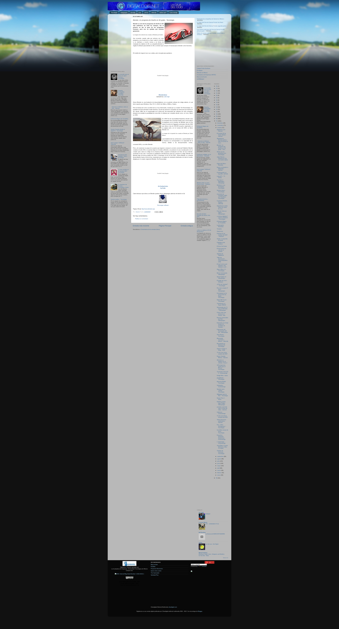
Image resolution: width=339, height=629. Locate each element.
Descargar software (163, 205)
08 (217, 118)
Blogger (200, 611)
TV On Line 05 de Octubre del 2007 (222, 416)
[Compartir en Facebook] (160, 212)
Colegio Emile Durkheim (203, 68)
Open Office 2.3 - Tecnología (221, 270)
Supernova (220, 231)
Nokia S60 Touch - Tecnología (222, 300)
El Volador (200, 70)
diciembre (220, 123)
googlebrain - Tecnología (220, 378)
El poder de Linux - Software (222, 281)
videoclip (153, 12)
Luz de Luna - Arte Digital (212, 544)
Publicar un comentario (141, 218)
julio (218, 461)
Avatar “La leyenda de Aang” (222, 239)
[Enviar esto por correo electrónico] (155, 212)
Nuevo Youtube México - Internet (222, 357)
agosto (219, 459)
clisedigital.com (173, 607)
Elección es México (202, 72)
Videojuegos (123, 12)
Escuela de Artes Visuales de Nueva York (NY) (203, 215)
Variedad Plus (154, 575)
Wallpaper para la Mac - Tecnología (222, 395)
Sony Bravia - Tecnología (220, 335)
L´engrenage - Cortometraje (221, 442)
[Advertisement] (120, 41)
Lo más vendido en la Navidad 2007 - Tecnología (123, 171)
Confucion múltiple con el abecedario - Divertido (204, 155)
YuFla (200, 542)
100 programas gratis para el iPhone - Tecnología (221, 367)
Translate (204, 566)
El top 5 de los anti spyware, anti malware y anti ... (222, 265)
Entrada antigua (187, 226)
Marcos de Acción (202, 77)
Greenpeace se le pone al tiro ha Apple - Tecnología (222, 295)
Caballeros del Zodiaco (221, 243)
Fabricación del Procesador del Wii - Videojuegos (222, 331)
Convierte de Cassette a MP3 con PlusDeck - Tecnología (222, 196)
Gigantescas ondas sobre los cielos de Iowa (222, 207)
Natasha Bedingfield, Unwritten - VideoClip (121, 93)
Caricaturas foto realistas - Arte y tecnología (122, 156)
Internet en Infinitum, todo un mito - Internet (204, 141)
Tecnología (114, 12)
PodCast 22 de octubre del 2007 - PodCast (222, 235)
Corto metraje (173, 12)
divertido (132, 12)
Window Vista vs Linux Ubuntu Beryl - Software (203, 183)
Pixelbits (153, 566)
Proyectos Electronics (157, 568)
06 (217, 478)
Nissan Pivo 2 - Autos (221, 398)
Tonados (219, 229)
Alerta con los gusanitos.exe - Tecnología (222, 153)
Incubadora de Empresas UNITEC (206, 74)
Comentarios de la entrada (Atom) (150, 229)
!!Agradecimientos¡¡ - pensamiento (203, 199)
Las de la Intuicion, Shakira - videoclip (222, 202)
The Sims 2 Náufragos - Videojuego (221, 181)
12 (217, 109)
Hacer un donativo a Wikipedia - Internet (222, 169)
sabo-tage (167, 96)
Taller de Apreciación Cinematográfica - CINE (222, 259)
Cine (139, 12)
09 (217, 116)
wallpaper (208, 513)
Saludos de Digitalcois (220, 254)
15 (217, 102)
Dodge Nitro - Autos (222, 375)
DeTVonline (202, 532)
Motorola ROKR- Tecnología (221, 382)
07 (217, 121)
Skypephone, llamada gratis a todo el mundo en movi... (222, 141)
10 (217, 114)
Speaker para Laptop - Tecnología (220, 390)
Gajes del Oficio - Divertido (221, 164)
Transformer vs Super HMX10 (221, 304)
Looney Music (203, 522)
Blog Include (154, 564)
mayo (219, 465)
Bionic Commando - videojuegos (222, 273)
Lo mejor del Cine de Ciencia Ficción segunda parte (211, 26)
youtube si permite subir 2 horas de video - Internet (222, 408)
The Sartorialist (155, 573)
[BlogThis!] (157, 212)
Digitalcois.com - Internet (221, 130)
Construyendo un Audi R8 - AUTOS (222, 173)
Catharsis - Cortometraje (221, 413)
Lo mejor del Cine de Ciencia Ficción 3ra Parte (210, 22)
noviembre (220, 125)
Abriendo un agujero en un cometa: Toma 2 (222, 361)
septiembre (220, 456)
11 (216, 111)
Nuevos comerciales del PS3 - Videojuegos (222, 319)
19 (217, 97)
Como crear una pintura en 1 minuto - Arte (221, 314)
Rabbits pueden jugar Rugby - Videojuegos (221, 403)
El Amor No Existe (222, 246)
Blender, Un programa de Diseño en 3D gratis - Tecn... (221, 147)
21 (217, 93)
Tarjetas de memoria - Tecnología (220, 452)
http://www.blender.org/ (148, 209)
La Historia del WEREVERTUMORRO (215, 534)
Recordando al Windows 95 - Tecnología (221, 345)
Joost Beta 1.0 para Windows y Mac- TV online (222, 447)
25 (217, 86)
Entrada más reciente (141, 226)
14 (217, 104)
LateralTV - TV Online (221, 177)
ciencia (146, 12)
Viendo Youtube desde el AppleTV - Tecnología (118, 130)
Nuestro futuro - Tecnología (221, 191)
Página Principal (165, 226)
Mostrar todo (225, 557)
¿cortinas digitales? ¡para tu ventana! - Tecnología (222, 218)
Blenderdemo (163, 95)
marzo (219, 470)
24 (217, 88)
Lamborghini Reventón (220, 226)
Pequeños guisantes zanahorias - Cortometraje (221, 437)
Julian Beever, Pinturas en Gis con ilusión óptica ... (222, 159)
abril (218, 468)
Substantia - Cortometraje (221, 386)
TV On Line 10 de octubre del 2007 (222, 353)
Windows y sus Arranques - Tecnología (221, 186)
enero (219, 475)
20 (217, 95)
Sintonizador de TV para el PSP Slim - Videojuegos (222, 309)
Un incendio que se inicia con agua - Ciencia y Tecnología (207, 90)
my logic (201, 512)
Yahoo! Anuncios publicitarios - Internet (221, 421)
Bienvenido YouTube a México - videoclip (222, 340)
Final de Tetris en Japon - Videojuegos (222, 212)
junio (218, 463)
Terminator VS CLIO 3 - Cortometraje (222, 372)
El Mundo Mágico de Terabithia (119, 118)
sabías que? (162, 12)
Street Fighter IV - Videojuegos (222, 277)
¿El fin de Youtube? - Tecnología (222, 285)
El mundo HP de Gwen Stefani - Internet (221, 135)
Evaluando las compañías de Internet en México (210, 19)
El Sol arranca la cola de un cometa (221, 250)
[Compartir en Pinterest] (162, 212)
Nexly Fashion (203, 552)
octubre (219, 127)
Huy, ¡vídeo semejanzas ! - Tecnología (221, 426)
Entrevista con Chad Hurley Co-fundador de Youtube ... (222, 325)
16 (217, 100)
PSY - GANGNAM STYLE (212, 524)
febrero (219, 472)
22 (217, 90)
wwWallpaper (200, 79)
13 (217, 107)
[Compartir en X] (159, 212)
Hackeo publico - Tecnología (119, 199)
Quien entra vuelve (156, 570)
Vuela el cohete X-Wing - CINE (222, 349)
